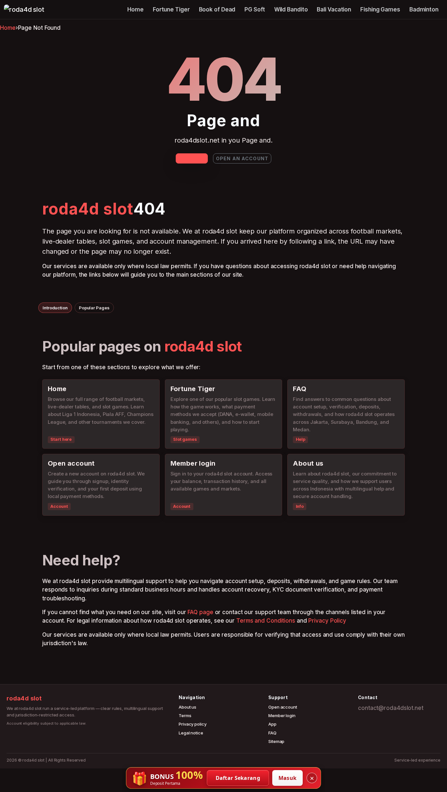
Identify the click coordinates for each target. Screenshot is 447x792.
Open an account (242, 158)
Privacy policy (192, 724)
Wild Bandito (291, 9)
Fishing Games (380, 9)
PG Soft (254, 9)
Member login (281, 715)
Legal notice (191, 732)
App (272, 724)
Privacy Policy (327, 620)
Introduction (55, 307)
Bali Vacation (334, 9)
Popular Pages (94, 307)
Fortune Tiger (171, 9)
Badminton (423, 9)
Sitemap (276, 741)
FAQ (272, 732)
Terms (185, 715)
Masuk (287, 778)
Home (135, 9)
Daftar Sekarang (238, 778)
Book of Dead (217, 9)
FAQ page (200, 612)
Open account (282, 707)
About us (187, 707)
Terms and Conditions (265, 620)
